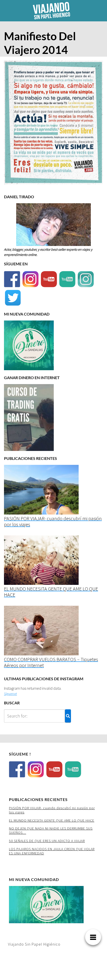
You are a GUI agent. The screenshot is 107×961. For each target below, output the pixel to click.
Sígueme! (10, 693)
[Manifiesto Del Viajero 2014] (53, 124)
